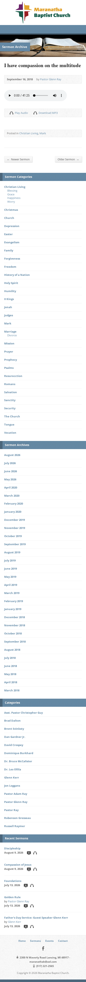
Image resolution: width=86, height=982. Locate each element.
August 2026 (12, 455)
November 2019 (14, 528)
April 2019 (10, 585)
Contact (63, 940)
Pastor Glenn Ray (50, 79)
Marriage (10, 331)
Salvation (10, 392)
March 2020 (11, 495)
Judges (8, 315)
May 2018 (10, 674)
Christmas (11, 210)
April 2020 (10, 487)
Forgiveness (12, 258)
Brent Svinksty (14, 729)
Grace (10, 194)
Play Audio (11, 113)
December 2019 (14, 520)
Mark (42, 133)
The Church (12, 416)
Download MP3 (48, 113)
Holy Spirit (11, 283)
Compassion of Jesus (17, 864)
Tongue (9, 424)
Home (22, 940)
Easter (8, 234)
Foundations (12, 881)
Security (9, 408)
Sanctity (9, 400)
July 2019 (10, 560)
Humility (10, 291)
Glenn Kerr (11, 777)
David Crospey (13, 745)
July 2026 (10, 463)
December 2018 (14, 617)
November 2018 (14, 625)
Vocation (10, 432)
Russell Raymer (14, 826)
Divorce (12, 335)
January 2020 (12, 512)
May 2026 (10, 479)
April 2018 (10, 682)
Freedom (10, 267)
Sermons (35, 940)
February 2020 (13, 503)
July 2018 (10, 658)
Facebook (43, 948)
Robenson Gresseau (17, 818)
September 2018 (15, 641)
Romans (9, 384)
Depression (11, 226)
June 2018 (10, 666)
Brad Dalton (12, 720)
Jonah (8, 307)
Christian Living (28, 133)
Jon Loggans (12, 785)
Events (49, 940)
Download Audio (35, 113)
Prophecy (10, 360)
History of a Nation (17, 275)
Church (9, 218)
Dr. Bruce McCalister (18, 761)
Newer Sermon (18, 159)
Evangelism (11, 242)
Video (28, 852)
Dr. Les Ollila (12, 769)
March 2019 (11, 593)
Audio (35, 852)
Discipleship (12, 848)
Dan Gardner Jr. (14, 737)
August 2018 (12, 650)
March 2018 (11, 690)
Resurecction (13, 376)
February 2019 (13, 601)
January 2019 (12, 609)
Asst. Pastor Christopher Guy (23, 713)
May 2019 (10, 577)
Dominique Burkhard (18, 753)
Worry (11, 201)
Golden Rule (12, 897)
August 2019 (12, 552)
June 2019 (10, 568)
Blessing (12, 190)
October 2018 (13, 633)
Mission (9, 343)
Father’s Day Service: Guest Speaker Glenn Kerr (36, 917)
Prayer (8, 351)
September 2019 (15, 544)
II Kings (9, 299)
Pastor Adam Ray (15, 794)
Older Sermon (68, 159)
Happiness (13, 198)
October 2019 (13, 536)
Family (8, 250)
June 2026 (10, 471)
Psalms (9, 368)
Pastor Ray (11, 810)
